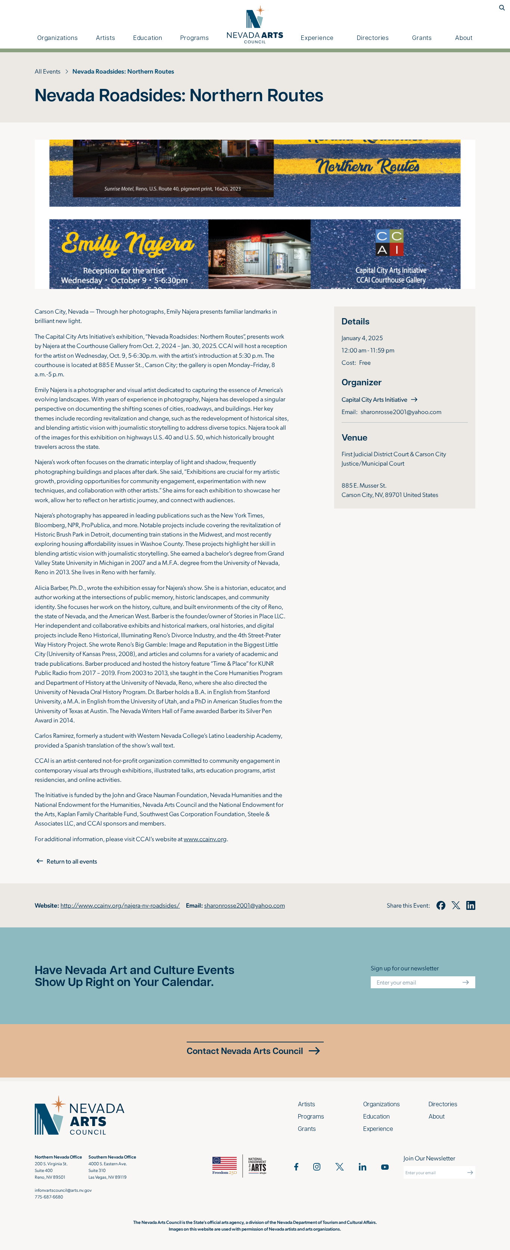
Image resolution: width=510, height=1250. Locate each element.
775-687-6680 (49, 1197)
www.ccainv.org (205, 838)
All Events (47, 71)
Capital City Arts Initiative (380, 399)
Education (147, 37)
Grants (422, 37)
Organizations (57, 37)
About (464, 37)
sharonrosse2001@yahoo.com (401, 411)
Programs (194, 37)
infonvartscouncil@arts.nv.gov (63, 1190)
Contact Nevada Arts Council (245, 1051)
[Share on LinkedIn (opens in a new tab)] (470, 905)
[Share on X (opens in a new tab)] (455, 905)
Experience (317, 37)
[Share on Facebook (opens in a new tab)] (440, 905)
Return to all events (72, 861)
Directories (373, 37)
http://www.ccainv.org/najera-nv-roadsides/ (120, 905)
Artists (105, 37)
